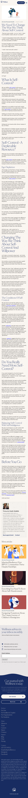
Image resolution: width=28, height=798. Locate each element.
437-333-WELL (6, 747)
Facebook (4, 754)
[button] (26, 3)
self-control (12, 87)
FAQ (2, 739)
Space (3, 730)
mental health (20, 442)
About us (4, 723)
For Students (5, 717)
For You (3, 710)
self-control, (8, 109)
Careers (3, 728)
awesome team (10, 495)
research (9, 338)
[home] (4, 2)
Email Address (6, 653)
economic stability (11, 305)
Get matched (21, 2)
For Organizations (6, 715)
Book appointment (8, 535)
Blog (2, 737)
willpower (8, 325)
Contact (17, 535)
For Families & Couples (8, 713)
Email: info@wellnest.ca (8, 750)
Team (3, 725)
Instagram (4, 752)
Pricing (3, 741)
